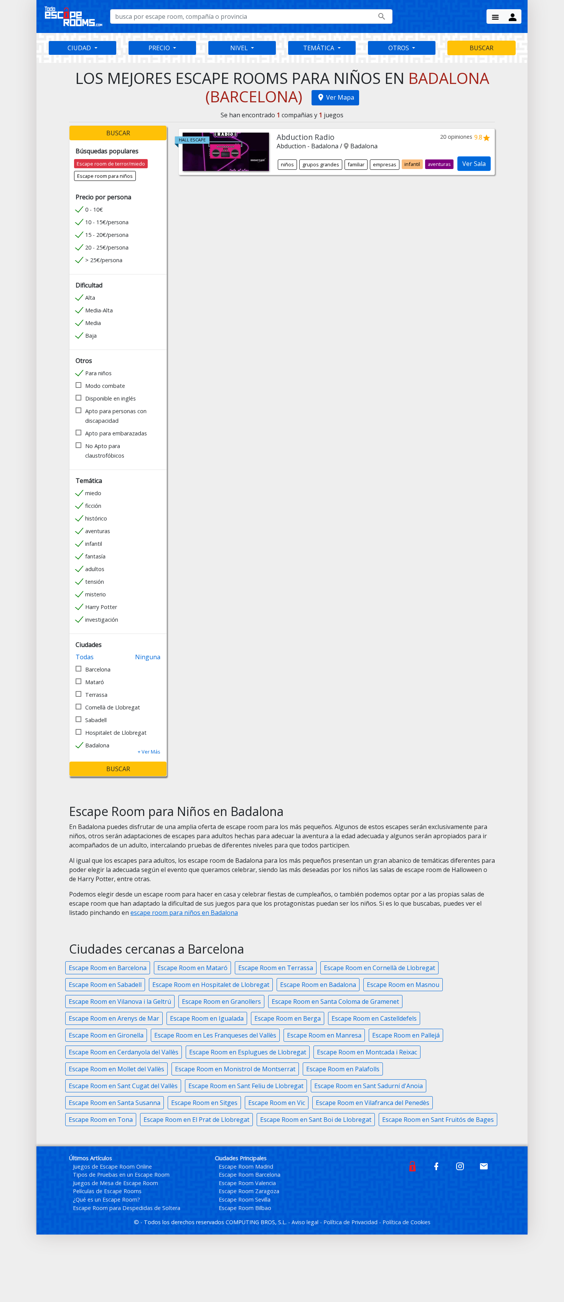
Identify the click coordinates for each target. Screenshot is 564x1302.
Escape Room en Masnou (403, 984)
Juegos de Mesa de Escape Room (115, 1183)
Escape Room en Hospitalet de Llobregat (210, 984)
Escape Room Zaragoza (249, 1191)
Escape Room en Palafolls (342, 1069)
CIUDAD (80, 48)
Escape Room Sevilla (244, 1199)
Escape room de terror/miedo (111, 163)
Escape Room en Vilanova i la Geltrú (120, 1001)
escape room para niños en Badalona (184, 912)
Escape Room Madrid (246, 1166)
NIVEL (239, 48)
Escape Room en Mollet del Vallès (116, 1069)
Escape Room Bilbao (245, 1208)
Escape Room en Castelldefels (374, 1018)
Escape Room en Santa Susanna (114, 1102)
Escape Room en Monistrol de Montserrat (235, 1069)
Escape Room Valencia (247, 1183)
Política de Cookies (406, 1222)
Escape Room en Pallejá (406, 1035)
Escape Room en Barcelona (108, 968)
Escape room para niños (105, 175)
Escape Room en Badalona (318, 984)
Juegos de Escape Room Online (112, 1166)
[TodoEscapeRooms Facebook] (436, 1165)
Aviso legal (306, 1222)
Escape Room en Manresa (324, 1035)
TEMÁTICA (319, 48)
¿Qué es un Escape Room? (106, 1199)
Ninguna (147, 657)
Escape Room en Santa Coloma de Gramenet (335, 1001)
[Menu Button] (495, 16)
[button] (149, 751)
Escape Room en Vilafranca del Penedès (372, 1102)
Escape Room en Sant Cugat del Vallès (123, 1086)
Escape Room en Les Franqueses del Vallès (215, 1035)
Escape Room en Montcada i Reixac (367, 1052)
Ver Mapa (340, 97)
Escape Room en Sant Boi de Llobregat (315, 1119)
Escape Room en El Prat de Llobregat (196, 1119)
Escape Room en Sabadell (105, 984)
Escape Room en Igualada (207, 1018)
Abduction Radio (306, 137)
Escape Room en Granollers (221, 1001)
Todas (85, 657)
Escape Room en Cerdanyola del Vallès (123, 1052)
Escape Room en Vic (276, 1102)
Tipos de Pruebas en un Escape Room (121, 1174)
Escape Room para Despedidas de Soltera (126, 1208)
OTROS (399, 48)
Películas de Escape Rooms (107, 1191)
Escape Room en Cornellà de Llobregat (379, 968)
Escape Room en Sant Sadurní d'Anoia (368, 1086)
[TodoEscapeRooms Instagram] (460, 1165)
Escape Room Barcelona (249, 1174)
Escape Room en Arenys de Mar (114, 1018)
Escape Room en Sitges (204, 1102)
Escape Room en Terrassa (275, 968)
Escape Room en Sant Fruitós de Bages (438, 1119)
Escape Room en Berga (287, 1018)
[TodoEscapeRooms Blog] (412, 1165)
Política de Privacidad (351, 1222)
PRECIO (160, 48)
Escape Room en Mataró (192, 968)
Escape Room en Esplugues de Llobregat (247, 1052)
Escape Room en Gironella (106, 1035)
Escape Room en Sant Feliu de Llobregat (245, 1086)
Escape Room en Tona (101, 1119)
